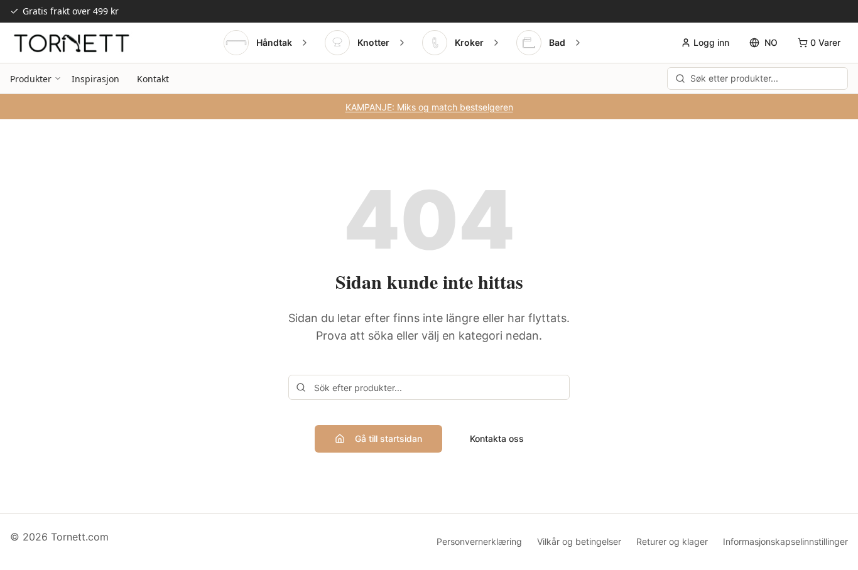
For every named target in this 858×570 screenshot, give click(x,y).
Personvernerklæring (479, 541)
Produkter (31, 79)
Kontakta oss (497, 438)
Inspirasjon (95, 79)
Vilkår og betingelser (579, 541)
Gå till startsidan (388, 438)
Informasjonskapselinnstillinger (785, 541)
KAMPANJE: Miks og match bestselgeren (429, 107)
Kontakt (153, 79)
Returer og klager (672, 541)
